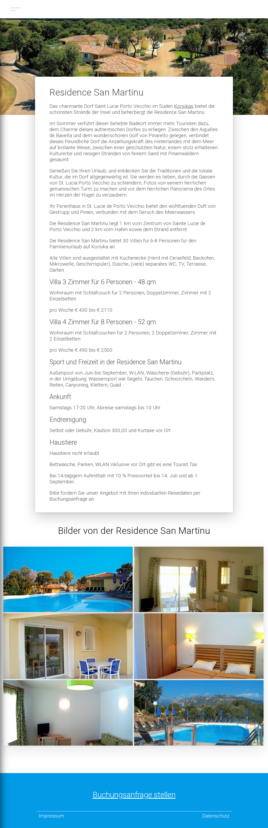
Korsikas (183, 106)
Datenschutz (215, 816)
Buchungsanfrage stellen (134, 794)
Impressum (51, 816)
